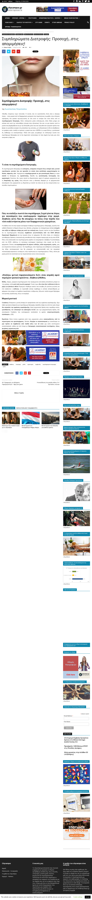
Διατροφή (46, 34)
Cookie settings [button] (77, 897)
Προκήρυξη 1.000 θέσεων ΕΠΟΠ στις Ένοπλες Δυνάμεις (76, 747)
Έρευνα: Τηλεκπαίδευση (13, 27)
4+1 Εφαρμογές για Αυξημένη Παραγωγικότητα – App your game (12, 383)
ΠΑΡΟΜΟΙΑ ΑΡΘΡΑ (8, 408)
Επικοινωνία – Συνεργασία (10, 871)
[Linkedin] (79, 1)
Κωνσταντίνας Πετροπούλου (16, 109)
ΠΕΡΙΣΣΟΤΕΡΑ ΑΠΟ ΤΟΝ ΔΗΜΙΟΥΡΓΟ (26, 408)
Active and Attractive (38, 34)
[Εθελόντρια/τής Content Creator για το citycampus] (11, 418)
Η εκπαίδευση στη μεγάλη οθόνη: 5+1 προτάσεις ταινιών (48, 383)
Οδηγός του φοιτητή (24, 22)
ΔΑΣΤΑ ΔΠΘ (67, 734)
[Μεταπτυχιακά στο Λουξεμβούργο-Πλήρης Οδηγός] (31, 418)
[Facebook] (74, 1)
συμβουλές (38, 364)
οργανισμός (30, 364)
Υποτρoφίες (32, 18)
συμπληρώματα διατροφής (49, 364)
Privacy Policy (69, 22)
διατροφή (18, 364)
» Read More (66, 130)
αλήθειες (11, 364)
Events (47, 22)
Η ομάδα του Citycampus (9, 874)
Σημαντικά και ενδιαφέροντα (8, 34)
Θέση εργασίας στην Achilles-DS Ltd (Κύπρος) (76, 753)
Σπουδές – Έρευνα (18, 18)
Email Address (68, 716)
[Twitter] (85, 1)
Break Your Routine (71, 18)
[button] (88, 22)
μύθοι (24, 364)
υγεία (4, 366)
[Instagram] (76, 1)
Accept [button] (87, 897)
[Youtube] (88, 1)
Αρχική (7, 18)
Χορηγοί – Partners (7, 876)
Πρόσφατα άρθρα (19, 34)
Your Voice (9, 22)
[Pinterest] (82, 1)
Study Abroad (57, 22)
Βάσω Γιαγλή (7, 47)
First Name (67, 721)
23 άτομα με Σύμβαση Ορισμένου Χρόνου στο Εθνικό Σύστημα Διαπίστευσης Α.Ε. (76, 740)
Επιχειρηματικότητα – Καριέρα (49, 18)
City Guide (38, 22)
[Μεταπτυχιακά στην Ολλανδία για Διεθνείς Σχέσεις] (50, 418)
